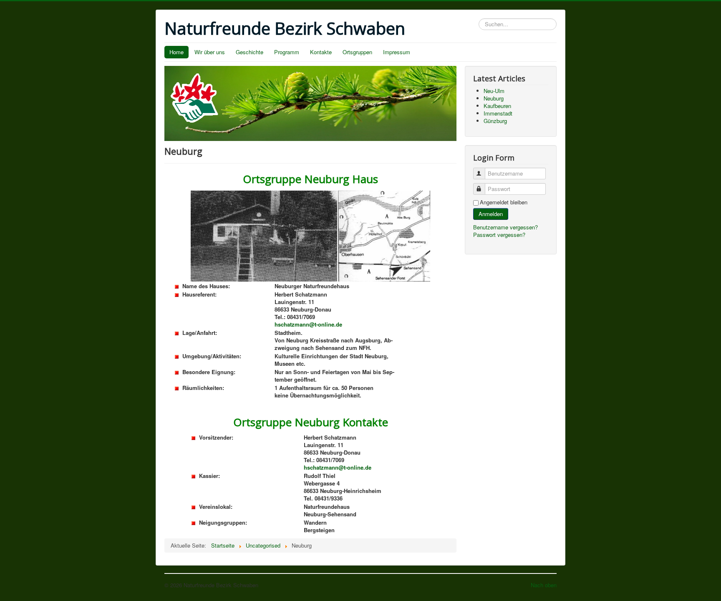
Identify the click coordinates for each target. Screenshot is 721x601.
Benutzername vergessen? (505, 227)
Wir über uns (209, 52)
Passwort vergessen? (499, 235)
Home (176, 52)
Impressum (396, 52)
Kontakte (321, 52)
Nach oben (544, 585)
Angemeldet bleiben (503, 202)
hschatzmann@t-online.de (308, 324)
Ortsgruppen (357, 52)
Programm (286, 52)
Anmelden (491, 214)
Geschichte (249, 52)
